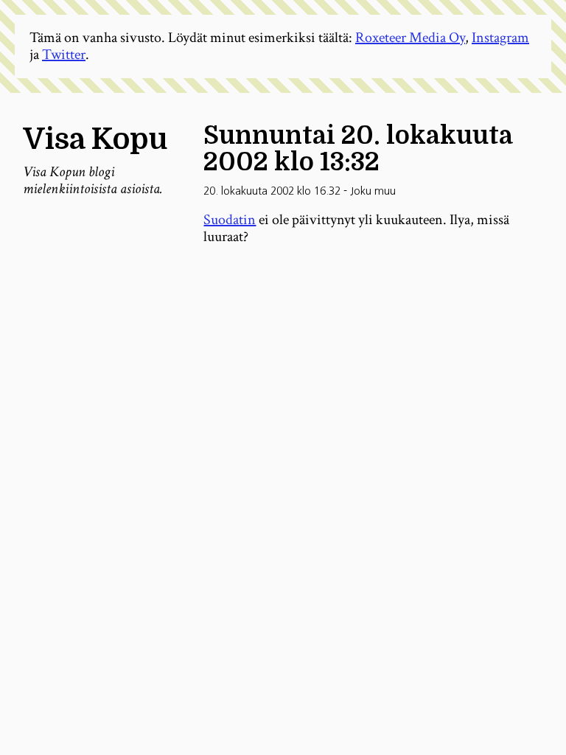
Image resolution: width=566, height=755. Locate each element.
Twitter (63, 54)
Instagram (500, 37)
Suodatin (229, 219)
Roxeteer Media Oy (410, 37)
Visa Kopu (95, 139)
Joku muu (373, 191)
